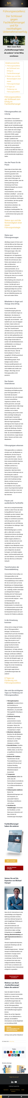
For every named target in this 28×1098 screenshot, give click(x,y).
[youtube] (16, 1082)
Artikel (10, 1041)
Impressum (6, 1089)
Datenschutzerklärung (15, 1089)
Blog (13, 1041)
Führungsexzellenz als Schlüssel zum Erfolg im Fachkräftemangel (13, 69)
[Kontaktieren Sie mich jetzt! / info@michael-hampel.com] (21, 1096)
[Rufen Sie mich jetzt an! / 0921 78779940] (8, 1096)
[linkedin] (12, 1082)
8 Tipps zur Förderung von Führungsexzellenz (13, 89)
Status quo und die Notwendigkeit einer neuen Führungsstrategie (14, 80)
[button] (3, 1069)
